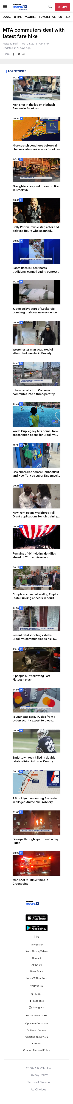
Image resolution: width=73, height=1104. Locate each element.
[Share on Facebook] (13, 54)
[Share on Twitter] (18, 54)
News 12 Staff (10, 44)
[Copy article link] (23, 54)
